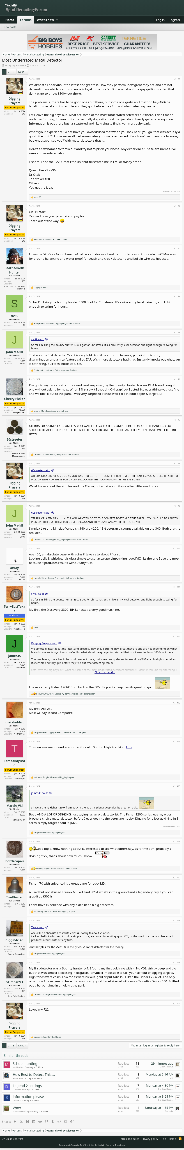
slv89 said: (37, 339)
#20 (178, 1003)
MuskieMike (18, 1067)
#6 (179, 379)
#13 (178, 703)
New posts (10, 27)
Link (129, 747)
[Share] (174, 79)
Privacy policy (150, 1138)
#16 (178, 841)
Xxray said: (37, 927)
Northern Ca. (19, 734)
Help (163, 1138)
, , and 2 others (57, 323)
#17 (178, 877)
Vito (171, 1078)
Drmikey (16, 1089)
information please (28, 1096)
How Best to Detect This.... (34, 1074)
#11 (178, 587)
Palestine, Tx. (19, 629)
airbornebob (18, 1078)
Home (10, 20)
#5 (179, 332)
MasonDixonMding (21, 1111)
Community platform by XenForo (81, 1145)
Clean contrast (14, 1138)
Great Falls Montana (16, 996)
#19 (178, 962)
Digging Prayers (14, 65)
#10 (178, 548)
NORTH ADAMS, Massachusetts (18, 454)
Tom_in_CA (169, 1111)
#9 (179, 506)
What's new (45, 20)
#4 (179, 296)
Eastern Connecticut (16, 954)
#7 (179, 420)
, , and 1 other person (61, 539)
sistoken (16, 1100)
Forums (25, 20)
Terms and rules (129, 1138)
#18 (178, 920)
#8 (179, 463)
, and (50, 239)
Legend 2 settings (27, 1085)
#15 (178, 786)
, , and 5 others (51, 411)
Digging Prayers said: (44, 643)
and (49, 832)
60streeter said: (40, 470)
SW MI (22, 363)
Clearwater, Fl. (19, 778)
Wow (17, 1107)
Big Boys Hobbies (165, 1089)
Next (21, 72)
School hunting (25, 1063)
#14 (178, 741)
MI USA (22, 579)
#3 (179, 248)
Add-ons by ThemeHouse (115, 1145)
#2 (179, 206)
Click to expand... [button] (105, 672)
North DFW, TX (19, 820)
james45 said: (39, 793)
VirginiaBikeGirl (166, 1066)
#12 (178, 636)
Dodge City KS (19, 412)
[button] (57, 20)
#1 (179, 79)
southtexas (20, 667)
